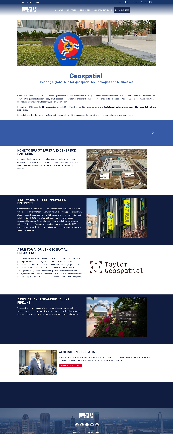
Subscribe (136, 1)
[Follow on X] (82, 424)
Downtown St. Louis (103, 10)
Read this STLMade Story (70, 366)
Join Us (128, 1)
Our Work (59, 10)
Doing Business (122, 10)
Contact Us (145, 1)
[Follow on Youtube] (92, 424)
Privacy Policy (94, 432)
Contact (76, 432)
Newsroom (121, 1)
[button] (152, 132)
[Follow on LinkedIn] (97, 424)
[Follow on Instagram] (77, 424)
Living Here (85, 10)
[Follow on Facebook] (87, 424)
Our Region (72, 10)
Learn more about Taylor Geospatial (64, 277)
